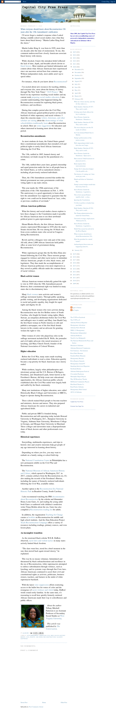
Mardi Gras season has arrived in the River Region (84, 230)
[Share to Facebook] (40, 633)
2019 (74, 254)
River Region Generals (77, 361)
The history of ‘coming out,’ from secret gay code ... (84, 175)
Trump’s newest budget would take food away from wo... (84, 185)
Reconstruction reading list (41, 509)
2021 (74, 64)
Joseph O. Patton (76, 307)
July (76, 84)
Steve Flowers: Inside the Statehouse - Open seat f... (82, 154)
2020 (74, 67)
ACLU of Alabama (76, 392)
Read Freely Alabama (77, 387)
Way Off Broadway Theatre (78, 379)
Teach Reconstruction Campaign (34, 522)
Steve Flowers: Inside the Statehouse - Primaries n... (82, 118)
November (78, 72)
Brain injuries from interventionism (80, 165)
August (77, 81)
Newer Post (24, 702)
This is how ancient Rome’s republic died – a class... (82, 196)
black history (26, 66)
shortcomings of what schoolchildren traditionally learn (42, 121)
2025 (74, 52)
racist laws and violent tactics (41, 540)
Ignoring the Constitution (82, 200)
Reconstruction (60, 81)
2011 (74, 278)
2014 (74, 269)
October (77, 75)
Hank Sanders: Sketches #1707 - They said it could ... (84, 108)
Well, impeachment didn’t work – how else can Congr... (84, 144)
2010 (74, 281)
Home (44, 702)
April (76, 93)
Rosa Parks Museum (76, 353)
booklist (31, 517)
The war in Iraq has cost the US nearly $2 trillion (83, 128)
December (78, 69)
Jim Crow (39, 637)
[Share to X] (38, 633)
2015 (74, 266)
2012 (74, 275)
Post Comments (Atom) (36, 707)
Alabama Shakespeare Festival (79, 371)
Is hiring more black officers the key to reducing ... (83, 113)
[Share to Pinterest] (42, 633)
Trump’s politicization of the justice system (83, 139)
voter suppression (41, 584)
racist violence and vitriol (42, 589)
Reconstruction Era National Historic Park (42, 490)
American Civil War (46, 635)
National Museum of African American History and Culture (43, 472)
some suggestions (44, 125)
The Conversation (53, 627)
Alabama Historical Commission (80, 348)
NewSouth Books (75, 369)
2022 (74, 61)
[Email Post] (31, 633)
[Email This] (34, 633)
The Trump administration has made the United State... (83, 214)
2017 (74, 260)
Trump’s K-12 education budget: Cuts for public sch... (84, 170)
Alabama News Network (77, 328)
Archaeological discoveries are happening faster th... (83, 245)
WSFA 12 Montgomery (77, 330)
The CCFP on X (75, 320)
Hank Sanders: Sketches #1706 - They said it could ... (84, 123)
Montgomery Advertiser (77, 325)
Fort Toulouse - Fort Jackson (79, 351)
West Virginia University (55, 617)
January (77, 250)
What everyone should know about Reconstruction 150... (83, 235)
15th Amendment (33, 635)
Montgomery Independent (78, 333)
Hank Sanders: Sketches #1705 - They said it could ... (84, 149)
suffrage (24, 638)
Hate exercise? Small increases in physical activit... (84, 159)
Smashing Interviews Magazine (80, 366)
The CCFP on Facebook (77, 317)
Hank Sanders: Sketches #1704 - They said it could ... (84, 209)
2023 (74, 58)
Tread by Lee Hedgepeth (77, 338)
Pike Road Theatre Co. (77, 384)
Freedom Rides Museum (77, 356)
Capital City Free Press (76, 401)
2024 (74, 55)
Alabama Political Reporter (78, 323)
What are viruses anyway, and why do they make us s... (84, 103)
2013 (74, 272)
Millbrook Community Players (79, 382)
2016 (74, 263)
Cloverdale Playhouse (77, 374)
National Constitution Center (37, 460)
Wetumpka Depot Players (78, 376)
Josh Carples (75, 310)
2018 (74, 257)
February (77, 99)
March (77, 96)
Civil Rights (30, 637)
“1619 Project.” (52, 91)
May (76, 90)
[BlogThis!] (36, 633)
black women (32, 294)
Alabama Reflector (76, 335)
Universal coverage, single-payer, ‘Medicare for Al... (84, 219)
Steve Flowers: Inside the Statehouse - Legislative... (83, 191)
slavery (60, 637)
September (78, 78)
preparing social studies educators (45, 97)
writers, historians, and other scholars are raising (43, 119)
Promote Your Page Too (76, 406)
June (76, 87)
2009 (74, 283)
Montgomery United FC (77, 364)
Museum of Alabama (76, 345)
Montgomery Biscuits (77, 358)
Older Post (64, 702)
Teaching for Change (54, 514)
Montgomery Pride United (78, 389)
